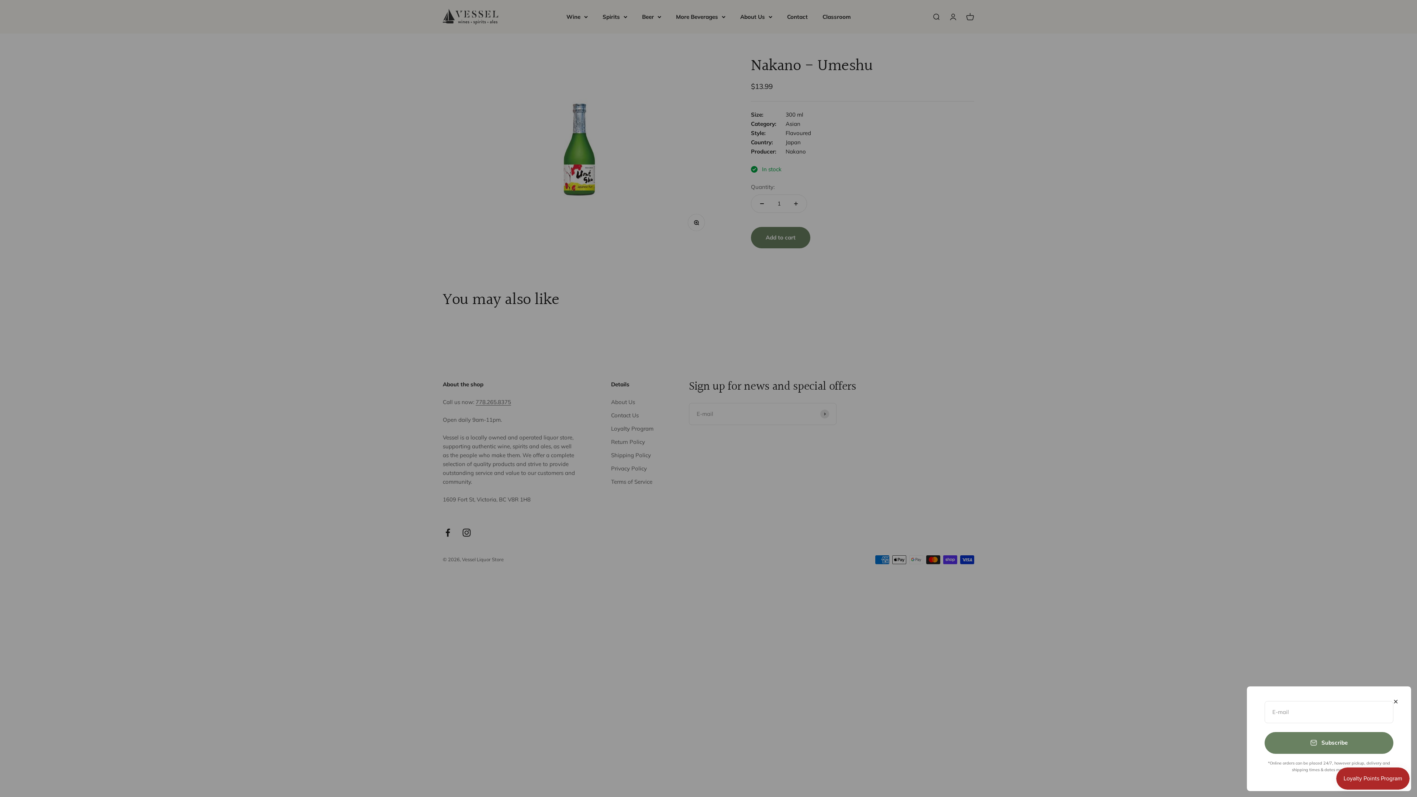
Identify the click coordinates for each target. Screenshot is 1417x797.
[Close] (1395, 701)
